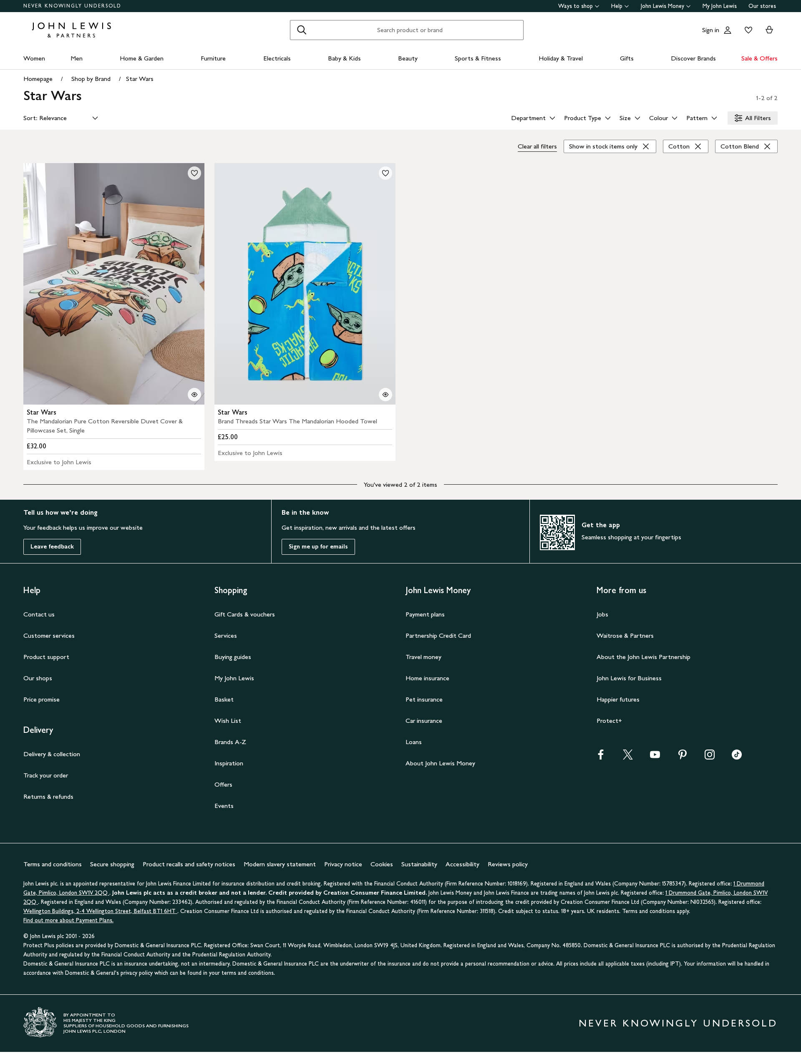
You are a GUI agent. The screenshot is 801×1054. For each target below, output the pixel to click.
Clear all (537, 146)
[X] (628, 757)
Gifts (627, 58)
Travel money (423, 657)
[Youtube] (655, 757)
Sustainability (419, 864)
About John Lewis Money (440, 763)
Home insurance (427, 678)
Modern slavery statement (280, 864)
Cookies (381, 864)
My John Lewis (720, 6)
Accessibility (462, 864)
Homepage (38, 79)
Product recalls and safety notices (189, 864)
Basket (224, 699)
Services (225, 635)
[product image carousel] (113, 284)
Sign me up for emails (318, 546)
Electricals (277, 58)
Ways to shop (575, 6)
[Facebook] (601, 757)
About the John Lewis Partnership (643, 657)
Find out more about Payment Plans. (68, 920)
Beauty (408, 58)
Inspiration (228, 763)
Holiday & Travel (561, 58)
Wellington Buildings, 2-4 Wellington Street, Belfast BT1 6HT (100, 911)
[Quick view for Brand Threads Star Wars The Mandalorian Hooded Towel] (385, 394)
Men (77, 58)
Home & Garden (142, 58)
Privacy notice (343, 864)
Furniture (213, 58)
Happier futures (618, 699)
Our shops (37, 678)
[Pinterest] (683, 757)
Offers (223, 784)
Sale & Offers (759, 58)
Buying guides (232, 657)
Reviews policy (508, 864)
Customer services (49, 635)
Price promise (41, 699)
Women (34, 58)
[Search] (302, 30)
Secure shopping (112, 864)
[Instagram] (710, 757)
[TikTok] (737, 757)
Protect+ (609, 720)
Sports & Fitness (478, 58)
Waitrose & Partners (625, 635)
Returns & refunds (48, 796)
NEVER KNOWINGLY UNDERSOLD (72, 6)
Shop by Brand (91, 79)
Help (616, 6)
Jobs (602, 614)
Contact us (39, 614)
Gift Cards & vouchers (244, 614)
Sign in (710, 30)
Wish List (227, 720)
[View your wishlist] (746, 30)
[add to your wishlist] (194, 173)
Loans (414, 742)
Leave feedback (52, 546)
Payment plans (425, 614)
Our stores (762, 6)
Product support (46, 657)
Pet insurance (424, 699)
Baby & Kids (344, 58)
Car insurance (424, 720)
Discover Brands (693, 58)
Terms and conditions (52, 864)
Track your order (45, 775)
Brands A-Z (230, 742)
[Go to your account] (727, 30)
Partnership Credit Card (438, 635)
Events (224, 806)
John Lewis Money (662, 6)
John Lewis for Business (629, 678)
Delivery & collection (51, 754)
